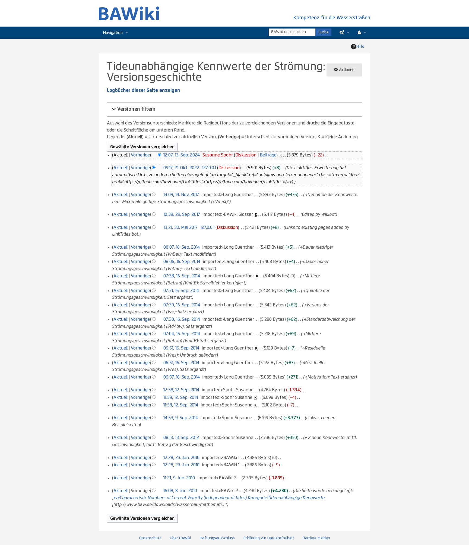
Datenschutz (150, 538)
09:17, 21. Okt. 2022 (181, 168)
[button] (234, 109)
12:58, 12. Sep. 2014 (181, 390)
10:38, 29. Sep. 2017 (181, 214)
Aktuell (120, 168)
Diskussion (245, 155)
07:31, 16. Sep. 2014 (181, 290)
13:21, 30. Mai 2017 (180, 227)
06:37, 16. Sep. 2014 (181, 377)
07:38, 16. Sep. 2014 (181, 276)
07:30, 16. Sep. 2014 (181, 305)
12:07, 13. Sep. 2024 (181, 155)
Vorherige (140, 155)
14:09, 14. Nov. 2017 (181, 195)
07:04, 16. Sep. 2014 (181, 334)
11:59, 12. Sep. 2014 (180, 397)
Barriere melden (316, 538)
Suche (323, 32)
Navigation (113, 33)
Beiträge (268, 155)
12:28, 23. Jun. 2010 (181, 458)
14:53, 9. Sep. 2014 (180, 418)
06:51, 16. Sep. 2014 (181, 348)
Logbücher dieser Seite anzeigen (143, 90)
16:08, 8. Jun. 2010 (180, 491)
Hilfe (360, 47)
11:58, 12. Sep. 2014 (180, 405)
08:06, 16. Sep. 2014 (181, 261)
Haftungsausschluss (217, 538)
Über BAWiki (180, 538)
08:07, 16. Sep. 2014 (181, 247)
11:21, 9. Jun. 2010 (179, 478)
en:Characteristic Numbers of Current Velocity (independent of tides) (180, 498)
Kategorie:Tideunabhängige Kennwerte (286, 498)
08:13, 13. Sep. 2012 (181, 437)
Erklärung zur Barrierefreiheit (268, 538)
